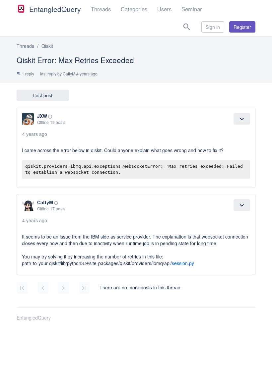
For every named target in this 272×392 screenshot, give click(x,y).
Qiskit (47, 46)
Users (164, 9)
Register (242, 27)
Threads (101, 9)
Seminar (191, 9)
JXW (42, 116)
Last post (42, 95)
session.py (183, 263)
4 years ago (34, 134)
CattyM (69, 73)
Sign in (213, 27)
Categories (134, 9)
